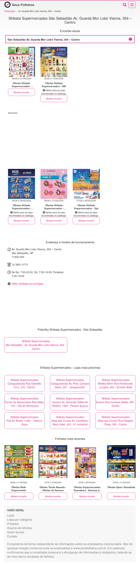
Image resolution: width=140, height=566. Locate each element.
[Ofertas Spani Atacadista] (121, 461)
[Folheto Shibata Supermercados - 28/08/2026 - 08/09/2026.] (21, 184)
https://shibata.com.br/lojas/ (27, 283)
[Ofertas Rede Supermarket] (18, 461)
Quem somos (15, 532)
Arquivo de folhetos (19, 528)
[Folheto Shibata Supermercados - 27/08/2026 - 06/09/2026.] (86, 184)
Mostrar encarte (21, 92)
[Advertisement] (70, 139)
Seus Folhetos (23, 4)
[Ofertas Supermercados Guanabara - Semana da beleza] (87, 461)
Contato (12, 536)
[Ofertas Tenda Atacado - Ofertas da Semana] (53, 461)
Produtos (13, 524)
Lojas (10, 515)
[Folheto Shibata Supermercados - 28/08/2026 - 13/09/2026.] (53, 62)
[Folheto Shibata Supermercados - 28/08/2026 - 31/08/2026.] (21, 62)
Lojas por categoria (19, 519)
